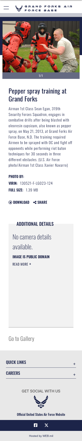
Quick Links (16, 362)
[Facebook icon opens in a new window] (36, 425)
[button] (6, 8)
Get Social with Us (41, 391)
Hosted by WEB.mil (41, 435)
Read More (21, 264)
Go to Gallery (21, 338)
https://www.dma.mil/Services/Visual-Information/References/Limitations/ (37, 319)
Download (20, 202)
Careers (13, 373)
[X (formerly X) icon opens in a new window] (46, 425)
